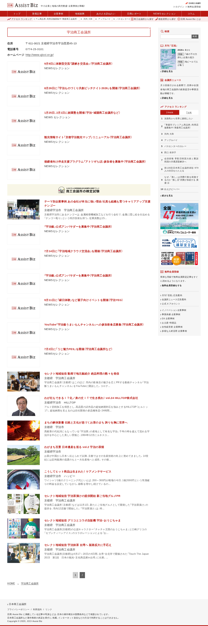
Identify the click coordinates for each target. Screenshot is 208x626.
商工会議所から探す (144, 19)
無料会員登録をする (172, 285)
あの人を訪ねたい (105, 13)
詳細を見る (167, 71)
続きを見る (167, 195)
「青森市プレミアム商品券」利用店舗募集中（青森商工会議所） (38, 19)
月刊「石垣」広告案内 (172, 295)
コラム (191, 13)
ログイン (179, 7)
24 (169, 112)
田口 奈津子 (170, 152)
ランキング (21, 19)
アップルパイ (93, 19)
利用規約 (37, 609)
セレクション (164, 13)
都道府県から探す (167, 19)
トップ (17, 13)
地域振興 (80, 13)
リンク (48, 609)
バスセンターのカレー (115, 19)
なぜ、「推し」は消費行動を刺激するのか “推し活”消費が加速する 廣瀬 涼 (181, 180)
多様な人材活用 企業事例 (174, 331)
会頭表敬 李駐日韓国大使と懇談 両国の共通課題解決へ (181, 160)
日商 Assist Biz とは (191, 19)
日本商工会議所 (17, 604)
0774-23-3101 (35, 49)
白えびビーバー (172, 189)
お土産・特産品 (169, 323)
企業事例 (58, 13)
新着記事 (37, 13)
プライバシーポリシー (18, 609)
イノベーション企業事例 (174, 310)
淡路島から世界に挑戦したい (178, 118)
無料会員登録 (194, 7)
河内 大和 (76, 19)
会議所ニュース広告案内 (174, 299)
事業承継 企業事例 (171, 314)
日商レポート (134, 13)
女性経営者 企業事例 (172, 327)
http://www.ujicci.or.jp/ (40, 54)
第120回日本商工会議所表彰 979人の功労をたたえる (181, 169)
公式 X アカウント (171, 303)
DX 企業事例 (168, 318)
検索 (195, 36)
